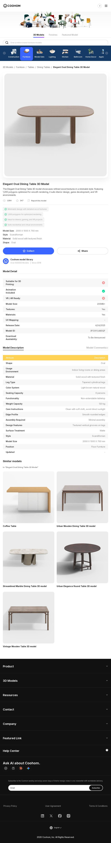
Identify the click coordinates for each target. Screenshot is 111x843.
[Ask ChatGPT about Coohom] (6, 768)
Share (85, 251)
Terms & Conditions (98, 806)
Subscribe (96, 788)
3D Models (38, 35)
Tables (31, 67)
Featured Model (70, 35)
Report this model (38, 201)
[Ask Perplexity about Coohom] (13, 768)
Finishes (53, 35)
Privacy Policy (10, 806)
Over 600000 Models (19, 263)
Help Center (11, 751)
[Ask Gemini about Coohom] (28, 768)
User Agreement (53, 806)
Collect (30, 251)
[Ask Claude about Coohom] (21, 768)
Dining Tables (43, 67)
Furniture (20, 67)
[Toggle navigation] (106, 6)
